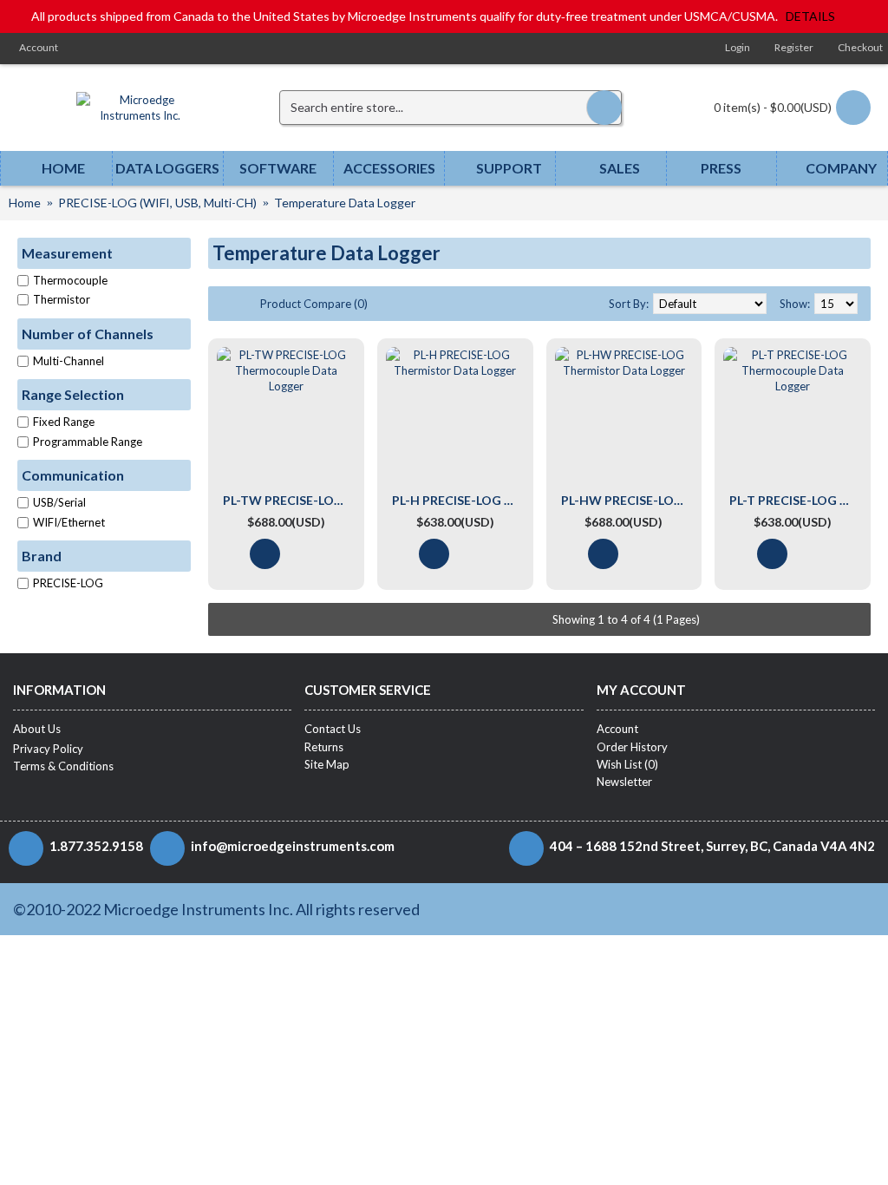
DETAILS (810, 16)
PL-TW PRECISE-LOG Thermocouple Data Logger (289, 500)
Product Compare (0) (314, 304)
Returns (323, 747)
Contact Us (332, 729)
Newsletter (624, 782)
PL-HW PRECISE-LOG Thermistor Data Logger (627, 500)
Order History (632, 747)
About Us (37, 729)
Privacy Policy (48, 749)
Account (617, 729)
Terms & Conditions (63, 766)
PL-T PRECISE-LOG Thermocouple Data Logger (795, 500)
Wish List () (627, 764)
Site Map (326, 764)
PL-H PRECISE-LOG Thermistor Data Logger (458, 500)
